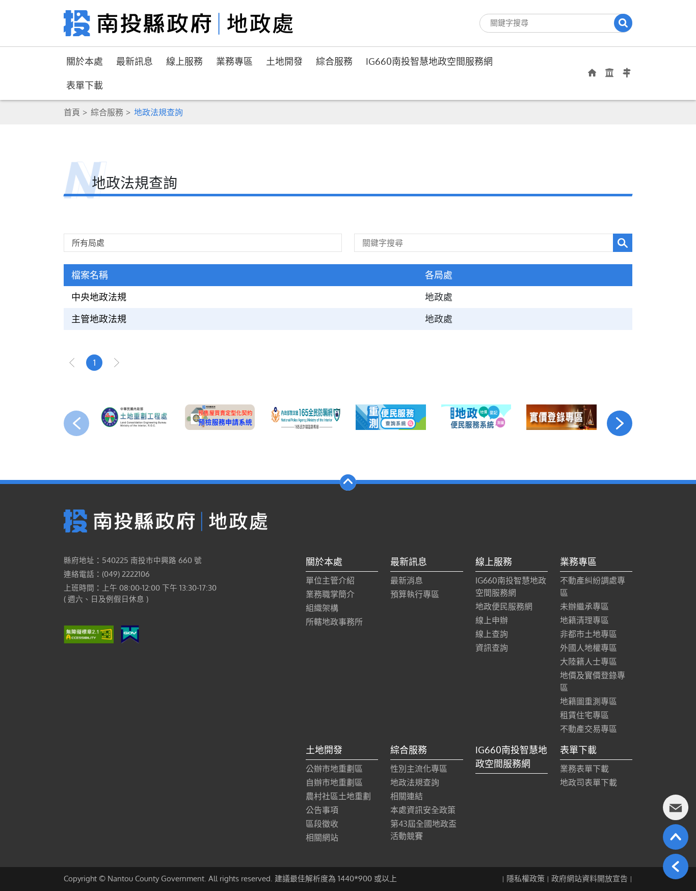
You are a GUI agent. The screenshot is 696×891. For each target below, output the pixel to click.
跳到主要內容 (34, 14)
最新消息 (406, 580)
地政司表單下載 (588, 782)
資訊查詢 (491, 648)
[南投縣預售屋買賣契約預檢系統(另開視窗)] (220, 417)
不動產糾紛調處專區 (592, 586)
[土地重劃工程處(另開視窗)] (134, 417)
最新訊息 (134, 61)
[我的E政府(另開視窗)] (130, 634)
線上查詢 (491, 634)
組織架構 (322, 608)
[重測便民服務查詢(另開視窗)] (391, 417)
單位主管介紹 (330, 580)
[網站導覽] (626, 73)
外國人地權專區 (588, 648)
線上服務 (184, 61)
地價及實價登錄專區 (592, 681)
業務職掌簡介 (330, 594)
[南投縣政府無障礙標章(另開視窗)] (89, 634)
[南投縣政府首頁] (609, 72)
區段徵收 (322, 824)
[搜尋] (623, 23)
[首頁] (178, 22)
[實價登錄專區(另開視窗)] (561, 417)
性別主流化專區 (418, 768)
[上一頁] (72, 362)
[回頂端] (675, 837)
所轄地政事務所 (334, 622)
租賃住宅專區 (584, 715)
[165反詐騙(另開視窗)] (305, 417)
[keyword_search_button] (622, 243)
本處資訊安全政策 (423, 810)
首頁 (72, 112)
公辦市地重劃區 (334, 768)
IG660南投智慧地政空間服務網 (429, 61)
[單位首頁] (592, 72)
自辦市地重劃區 (334, 782)
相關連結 (406, 796)
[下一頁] (117, 362)
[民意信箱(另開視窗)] (675, 807)
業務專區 (234, 61)
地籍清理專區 (584, 620)
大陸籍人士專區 (588, 661)
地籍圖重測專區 (588, 701)
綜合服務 (334, 61)
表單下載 (84, 85)
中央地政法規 (98, 296)
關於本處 (84, 61)
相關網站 (322, 837)
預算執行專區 (414, 594)
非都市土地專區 (588, 634)
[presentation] (76, 423)
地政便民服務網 (503, 606)
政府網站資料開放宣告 (589, 878)
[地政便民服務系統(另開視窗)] (476, 417)
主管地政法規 (98, 318)
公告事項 (322, 810)
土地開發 (284, 61)
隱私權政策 (525, 878)
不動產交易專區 (588, 729)
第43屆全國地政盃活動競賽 (423, 830)
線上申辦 (491, 620)
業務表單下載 (584, 768)
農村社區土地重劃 (338, 796)
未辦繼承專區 (584, 606)
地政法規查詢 (414, 782)
